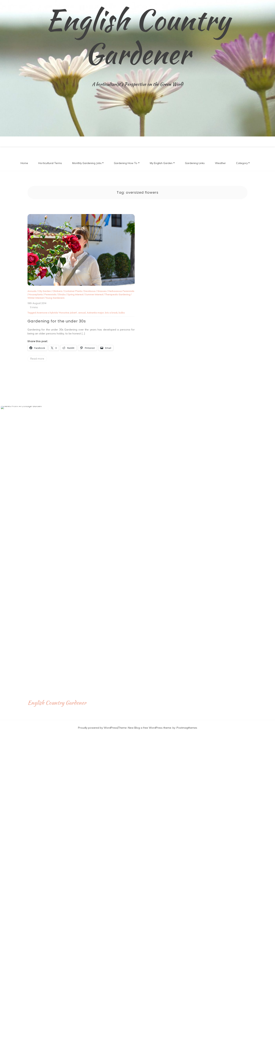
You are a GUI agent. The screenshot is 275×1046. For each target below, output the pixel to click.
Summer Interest (94, 294)
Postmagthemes (187, 727)
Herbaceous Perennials (121, 291)
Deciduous (90, 291)
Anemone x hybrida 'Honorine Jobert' (57, 312)
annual (82, 312)
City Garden (44, 291)
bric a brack (111, 312)
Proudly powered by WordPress (97, 727)
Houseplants (36, 294)
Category (242, 163)
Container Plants (73, 291)
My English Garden (161, 163)
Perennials (50, 294)
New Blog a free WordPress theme (149, 727)
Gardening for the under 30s (57, 321)
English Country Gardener (137, 36)
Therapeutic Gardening (117, 294)
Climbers (57, 291)
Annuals (32, 291)
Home (24, 163)
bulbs (122, 312)
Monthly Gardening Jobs (87, 163)
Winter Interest (36, 297)
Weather (220, 163)
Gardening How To (125, 163)
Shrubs (62, 294)
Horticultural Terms (50, 163)
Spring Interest (75, 294)
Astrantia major (95, 312)
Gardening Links (195, 163)
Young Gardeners (55, 297)
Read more (37, 358)
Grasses (102, 291)
